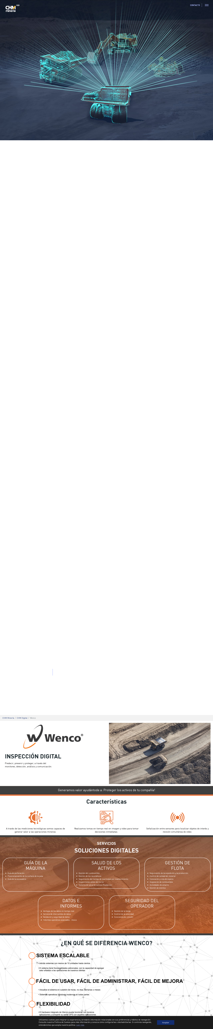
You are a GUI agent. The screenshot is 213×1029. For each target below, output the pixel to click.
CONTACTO (195, 5)
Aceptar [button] (165, 1022)
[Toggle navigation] (206, 5)
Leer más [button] (80, 1025)
